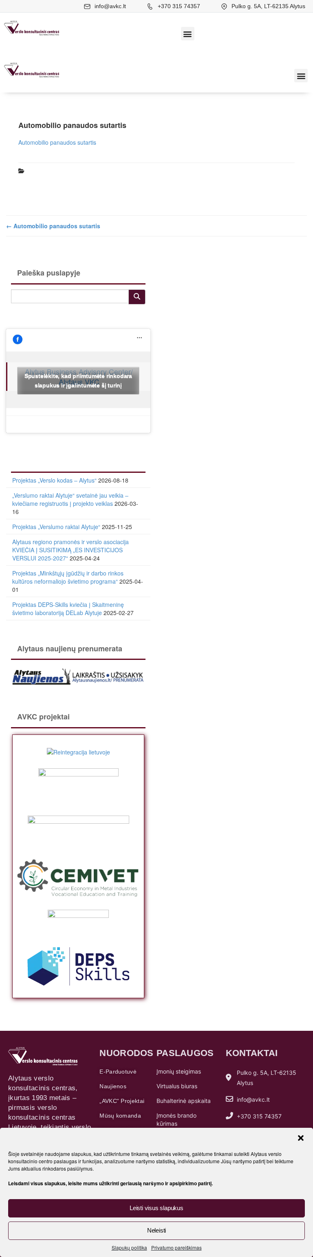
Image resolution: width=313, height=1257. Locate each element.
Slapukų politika (129, 1247)
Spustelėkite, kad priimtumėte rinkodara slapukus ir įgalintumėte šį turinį (78, 380)
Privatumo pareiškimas (176, 1247)
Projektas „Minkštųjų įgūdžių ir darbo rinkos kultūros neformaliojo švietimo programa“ (67, 577)
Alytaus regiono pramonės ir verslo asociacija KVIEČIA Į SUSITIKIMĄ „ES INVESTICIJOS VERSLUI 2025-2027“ (70, 550)
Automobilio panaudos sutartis (57, 142)
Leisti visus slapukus (156, 1207)
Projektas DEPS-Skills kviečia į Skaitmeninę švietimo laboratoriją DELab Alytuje (68, 608)
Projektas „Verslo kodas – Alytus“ (54, 480)
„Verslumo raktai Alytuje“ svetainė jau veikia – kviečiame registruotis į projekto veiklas (70, 499)
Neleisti (156, 1230)
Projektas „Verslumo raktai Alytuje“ (56, 527)
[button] (301, 1138)
